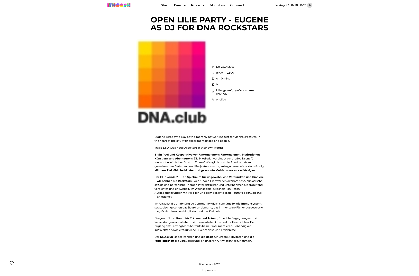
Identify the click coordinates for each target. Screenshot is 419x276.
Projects (197, 5)
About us (217, 5)
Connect (237, 5)
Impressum (209, 270)
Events (180, 5)
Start (165, 5)
